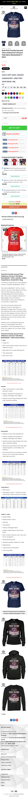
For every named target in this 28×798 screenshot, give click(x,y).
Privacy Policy (5, 760)
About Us (4, 754)
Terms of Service (6, 762)
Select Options (15, 176)
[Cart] (25, 7)
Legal (2, 785)
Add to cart (14, 128)
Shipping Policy (5, 777)
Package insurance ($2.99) (11, 113)
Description (4, 267)
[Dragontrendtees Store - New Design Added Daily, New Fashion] (14, 8)
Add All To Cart (14, 207)
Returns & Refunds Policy (8, 757)
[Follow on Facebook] (11, 720)
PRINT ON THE (6, 101)
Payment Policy (5, 780)
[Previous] (3, 25)
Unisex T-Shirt (6, 49)
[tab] (14, 267)
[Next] (24, 25)
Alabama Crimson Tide (7, 219)
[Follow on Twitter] (13, 213)
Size (3, 84)
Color (4, 90)
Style (3, 72)
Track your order (6, 765)
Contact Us (4, 774)
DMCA (3, 782)
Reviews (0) (4, 270)
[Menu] (2, 7)
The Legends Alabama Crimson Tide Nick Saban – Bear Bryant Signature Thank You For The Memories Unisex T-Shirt (14, 256)
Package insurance (7, 108)
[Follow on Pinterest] (15, 213)
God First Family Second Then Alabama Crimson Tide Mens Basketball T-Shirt (14, 170)
